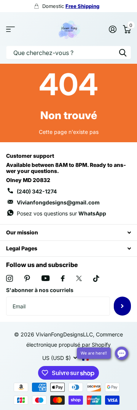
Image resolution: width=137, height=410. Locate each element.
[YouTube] (45, 278)
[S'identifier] (112, 29)
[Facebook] (63, 278)
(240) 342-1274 (37, 191)
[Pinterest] (27, 278)
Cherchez (122, 52)
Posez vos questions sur (61, 213)
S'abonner (122, 306)
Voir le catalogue (10, 29)
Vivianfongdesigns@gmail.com (58, 202)
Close (68, 232)
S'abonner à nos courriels (39, 290)
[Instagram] (9, 278)
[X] (79, 278)
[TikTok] (96, 278)
